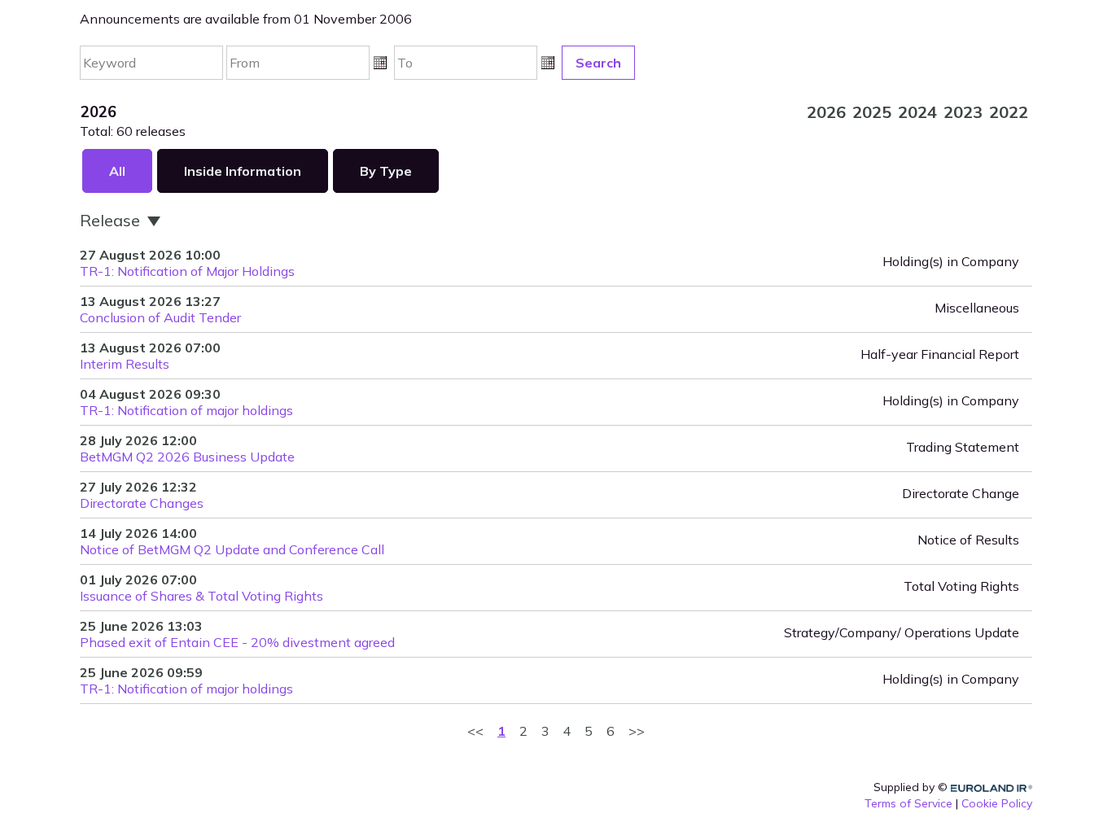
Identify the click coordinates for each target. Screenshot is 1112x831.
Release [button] (112, 220)
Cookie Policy (996, 803)
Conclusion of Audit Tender (160, 317)
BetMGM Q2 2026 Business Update (187, 456)
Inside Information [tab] (242, 171)
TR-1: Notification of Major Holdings (187, 271)
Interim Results (124, 364)
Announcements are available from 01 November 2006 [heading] (246, 19)
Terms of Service (908, 803)
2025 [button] (871, 112)
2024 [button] (917, 112)
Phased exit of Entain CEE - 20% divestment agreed (237, 642)
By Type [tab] (386, 171)
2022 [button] (1008, 112)
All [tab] (117, 171)
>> (636, 731)
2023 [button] (963, 112)
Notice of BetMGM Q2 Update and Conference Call (232, 549)
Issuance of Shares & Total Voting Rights (201, 596)
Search (598, 63)
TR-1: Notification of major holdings (186, 410)
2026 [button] (826, 112)
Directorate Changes (142, 503)
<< (475, 731)
